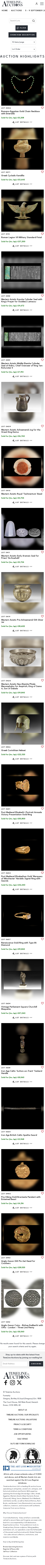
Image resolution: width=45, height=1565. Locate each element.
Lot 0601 (5, 809)
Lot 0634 (5, 1003)
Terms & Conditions (22, 1429)
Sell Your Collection (10, 1551)
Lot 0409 (6, 426)
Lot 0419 (5, 616)
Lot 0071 (5, 172)
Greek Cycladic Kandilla (12, 175)
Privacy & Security (22, 1424)
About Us (22, 1410)
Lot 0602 (6, 873)
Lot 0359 (5, 360)
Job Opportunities (22, 1434)
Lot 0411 (5, 552)
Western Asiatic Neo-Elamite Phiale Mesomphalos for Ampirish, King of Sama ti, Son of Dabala (21, 686)
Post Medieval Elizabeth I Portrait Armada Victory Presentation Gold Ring (21, 813)
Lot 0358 (5, 296)
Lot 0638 (5, 1068)
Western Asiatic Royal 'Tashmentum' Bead (21, 494)
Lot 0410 (5, 490)
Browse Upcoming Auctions (13, 1547)
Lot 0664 (6, 1132)
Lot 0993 (5, 1258)
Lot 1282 (5, 1322)
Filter (23, 28)
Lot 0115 (5, 234)
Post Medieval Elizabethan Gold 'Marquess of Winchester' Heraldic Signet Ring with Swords (21, 878)
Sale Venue (22, 1439)
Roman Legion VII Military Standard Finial (21, 237)
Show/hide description (22, 35)
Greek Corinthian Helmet (13, 750)
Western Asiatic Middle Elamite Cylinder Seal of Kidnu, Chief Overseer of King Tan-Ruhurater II (22, 365)
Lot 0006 (6, 108)
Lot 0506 (5, 747)
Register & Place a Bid (11, 1549)
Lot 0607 (6, 939)
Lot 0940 (6, 1194)
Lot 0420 (6, 681)
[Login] (37, 3)
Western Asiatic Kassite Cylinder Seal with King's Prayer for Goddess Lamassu (21, 300)
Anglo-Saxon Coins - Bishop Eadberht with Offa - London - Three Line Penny (22, 1326)
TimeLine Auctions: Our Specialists (22, 1415)
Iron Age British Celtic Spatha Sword (19, 1135)
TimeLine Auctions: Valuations (22, 1420)
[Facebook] (5, 1382)
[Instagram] (12, 1382)
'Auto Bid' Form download (22, 1444)
